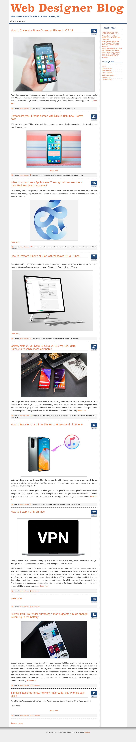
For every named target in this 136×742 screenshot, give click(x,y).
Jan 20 (94, 515)
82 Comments (36, 685)
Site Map (87, 732)
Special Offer (106, 77)
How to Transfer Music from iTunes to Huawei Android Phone (47, 424)
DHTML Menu (18, 21)
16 (94, 31)
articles (104, 66)
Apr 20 (94, 428)
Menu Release (24, 108)
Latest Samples (107, 68)
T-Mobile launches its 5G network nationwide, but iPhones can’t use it (48, 694)
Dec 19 (94, 617)
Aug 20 (94, 349)
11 (94, 614)
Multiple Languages (108, 75)
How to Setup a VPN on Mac (28, 511)
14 (94, 599)
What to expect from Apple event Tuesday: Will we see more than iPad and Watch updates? (46, 184)
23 (94, 116)
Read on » (54, 170)
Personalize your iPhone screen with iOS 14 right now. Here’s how (47, 117)
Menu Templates (107, 73)
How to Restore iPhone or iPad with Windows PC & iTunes (45, 255)
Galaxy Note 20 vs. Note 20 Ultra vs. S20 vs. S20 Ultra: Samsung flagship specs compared (43, 347)
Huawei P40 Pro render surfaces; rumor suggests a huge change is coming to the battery (49, 615)
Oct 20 (94, 34)
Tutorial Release (107, 79)
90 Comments (36, 591)
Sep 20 (94, 119)
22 (94, 512)
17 (94, 346)
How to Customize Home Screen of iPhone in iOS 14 (42, 30)
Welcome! (17, 598)
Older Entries (18, 723)
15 (94, 183)
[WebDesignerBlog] (67, 7)
